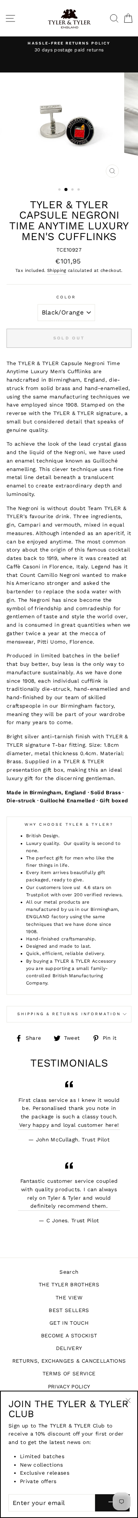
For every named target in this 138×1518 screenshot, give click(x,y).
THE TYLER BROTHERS (69, 1284)
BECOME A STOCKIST (69, 1335)
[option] (69, 47)
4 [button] (79, 190)
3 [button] (73, 190)
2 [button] (66, 190)
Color (66, 297)
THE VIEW (69, 1297)
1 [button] (60, 190)
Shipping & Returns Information (69, 1014)
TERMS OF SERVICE (69, 1373)
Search (68, 1272)
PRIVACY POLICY (69, 1386)
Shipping (56, 270)
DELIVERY (69, 1348)
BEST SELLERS (69, 1310)
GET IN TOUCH (69, 1323)
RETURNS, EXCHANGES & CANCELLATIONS (69, 1361)
